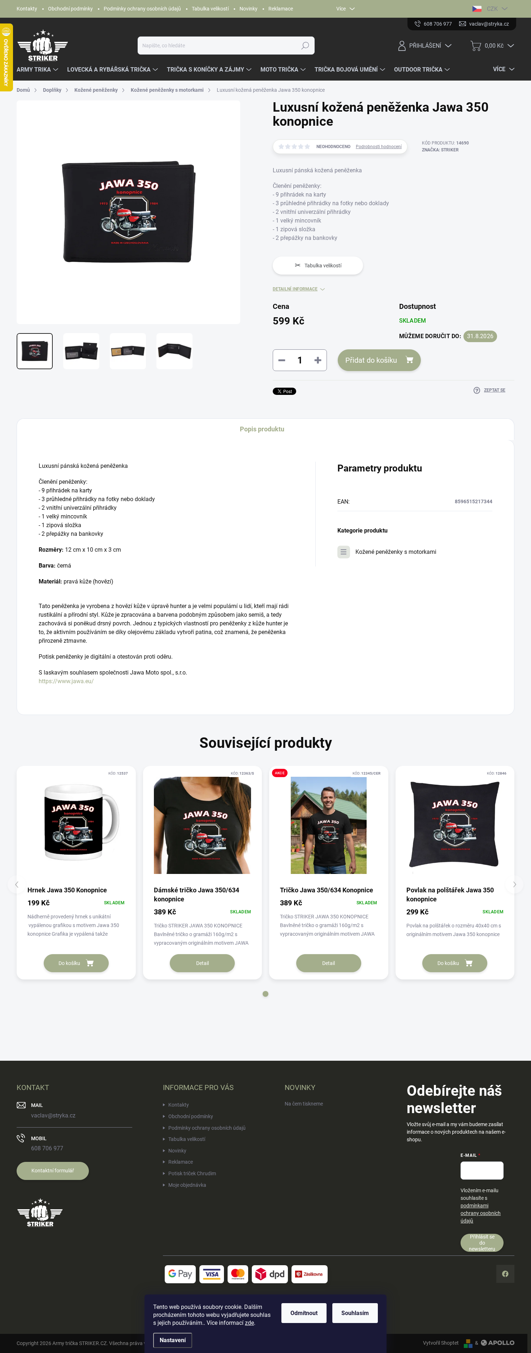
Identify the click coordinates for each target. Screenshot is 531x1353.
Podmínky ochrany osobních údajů (142, 9)
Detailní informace (295, 289)
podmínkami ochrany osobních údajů (481, 1213)
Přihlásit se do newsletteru (482, 1242)
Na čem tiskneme (304, 1104)
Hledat (305, 45)
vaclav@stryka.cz (53, 1115)
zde (249, 1322)
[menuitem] (38, 70)
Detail (202, 963)
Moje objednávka (187, 1185)
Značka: (440, 149)
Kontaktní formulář (52, 1170)
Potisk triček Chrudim (192, 1173)
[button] (265, 994)
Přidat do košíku (371, 360)
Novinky (248, 9)
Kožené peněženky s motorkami (395, 551)
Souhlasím (355, 1313)
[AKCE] (328, 825)
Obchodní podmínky (70, 9)
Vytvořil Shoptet (441, 1343)
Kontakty (27, 9)
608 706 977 (47, 1148)
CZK (492, 8)
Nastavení (173, 1340)
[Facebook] (505, 1274)
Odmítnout (304, 1313)
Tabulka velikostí (210, 9)
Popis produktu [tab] (262, 429)
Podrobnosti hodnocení (379, 146)
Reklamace (280, 9)
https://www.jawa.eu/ (66, 681)
